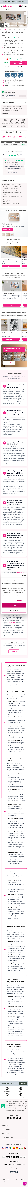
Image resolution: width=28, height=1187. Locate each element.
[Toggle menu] (1, 6)
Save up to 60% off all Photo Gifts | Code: (14, 2)
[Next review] (25, 166)
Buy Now (23, 1083)
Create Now (12, 305)
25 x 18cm (9, 137)
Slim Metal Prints (20, 572)
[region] (14, 19)
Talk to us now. (8, 97)
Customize (13, 610)
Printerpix (3, 1181)
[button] (18, 63)
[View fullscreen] (25, 13)
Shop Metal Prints (10, 266)
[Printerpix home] (7, 6)
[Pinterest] (17, 1118)
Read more (5, 113)
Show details (20, 600)
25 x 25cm (20, 137)
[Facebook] (11, 1118)
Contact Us (14, 651)
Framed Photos (12, 622)
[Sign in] (23, 6)
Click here (22, 96)
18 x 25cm (3, 137)
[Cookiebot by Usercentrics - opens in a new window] (20, 575)
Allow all (14, 605)
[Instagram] (8, 1118)
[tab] (0, 29)
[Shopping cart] (26, 6)
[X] (14, 1118)
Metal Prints (6, 10)
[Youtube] (20, 1118)
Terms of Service (16, 1180)
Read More (10, 170)
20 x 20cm (14, 137)
